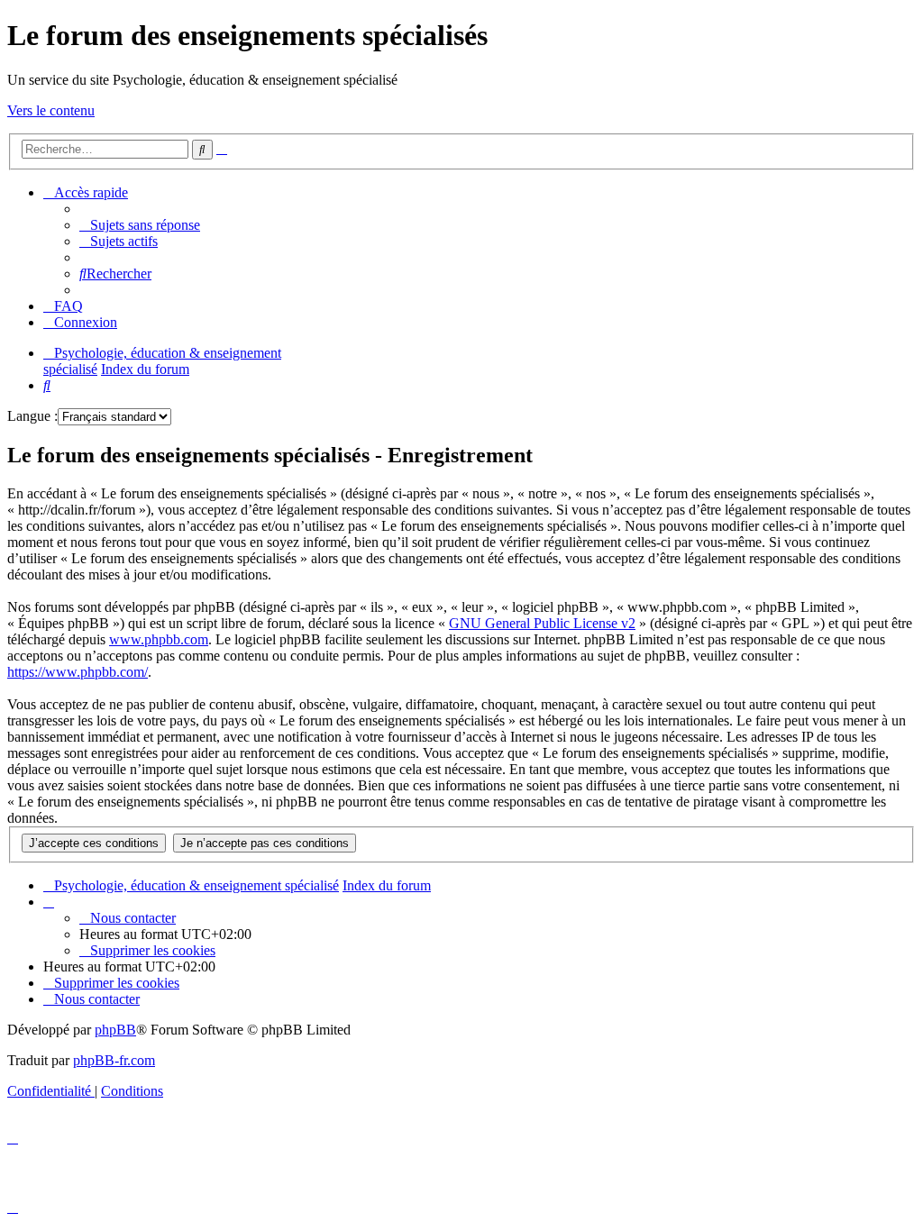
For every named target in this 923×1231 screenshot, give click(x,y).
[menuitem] (139, 225)
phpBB (115, 1029)
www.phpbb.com (158, 639)
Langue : (32, 416)
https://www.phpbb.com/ (77, 671)
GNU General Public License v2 (542, 623)
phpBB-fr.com (114, 1060)
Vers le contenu (51, 110)
